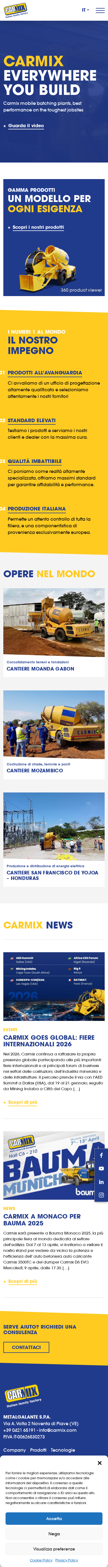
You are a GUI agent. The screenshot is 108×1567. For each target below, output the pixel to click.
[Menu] (100, 10)
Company (14, 1450)
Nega (54, 1533)
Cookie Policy (41, 1560)
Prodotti (38, 1450)
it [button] (84, 10)
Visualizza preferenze (54, 1549)
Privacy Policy (66, 1560)
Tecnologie (63, 1450)
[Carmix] (15, 10)
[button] (99, 1462)
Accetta (54, 1518)
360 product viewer (81, 290)
